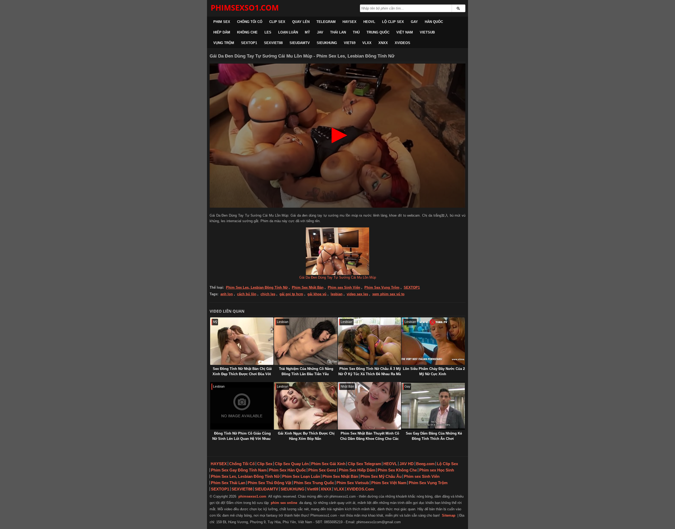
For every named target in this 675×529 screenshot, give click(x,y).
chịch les (268, 294)
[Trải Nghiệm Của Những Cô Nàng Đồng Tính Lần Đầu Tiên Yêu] (306, 341)
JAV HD (406, 463)
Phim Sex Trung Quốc (314, 482)
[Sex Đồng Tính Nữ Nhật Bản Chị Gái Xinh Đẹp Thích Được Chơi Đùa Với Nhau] (242, 341)
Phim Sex (221, 22)
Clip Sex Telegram (364, 463)
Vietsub (427, 32)
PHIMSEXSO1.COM (245, 7)
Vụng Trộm (223, 43)
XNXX (383, 43)
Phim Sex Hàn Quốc (287, 470)
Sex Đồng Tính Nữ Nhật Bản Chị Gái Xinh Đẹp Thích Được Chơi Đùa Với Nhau (242, 374)
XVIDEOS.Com (360, 489)
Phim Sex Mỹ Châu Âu (381, 476)
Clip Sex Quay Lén (292, 463)
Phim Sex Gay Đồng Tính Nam (239, 470)
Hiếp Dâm (221, 32)
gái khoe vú (316, 294)
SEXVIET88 (273, 43)
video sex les (357, 294)
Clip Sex (277, 22)
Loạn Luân (288, 32)
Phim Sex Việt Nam (388, 482)
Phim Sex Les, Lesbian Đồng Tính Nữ (257, 287)
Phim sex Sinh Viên (344, 287)
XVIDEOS (402, 43)
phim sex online (284, 503)
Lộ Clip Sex (393, 22)
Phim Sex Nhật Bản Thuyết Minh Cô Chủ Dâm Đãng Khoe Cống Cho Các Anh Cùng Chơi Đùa (369, 438)
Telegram (326, 22)
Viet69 (349, 43)
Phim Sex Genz (322, 470)
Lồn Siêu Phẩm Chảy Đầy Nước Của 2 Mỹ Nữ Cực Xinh (434, 371)
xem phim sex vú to (388, 294)
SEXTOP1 (249, 43)
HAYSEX (349, 22)
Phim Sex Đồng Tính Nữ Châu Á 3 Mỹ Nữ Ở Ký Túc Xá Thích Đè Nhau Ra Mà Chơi (369, 374)
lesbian (337, 294)
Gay (414, 22)
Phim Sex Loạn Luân (301, 476)
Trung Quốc (378, 32)
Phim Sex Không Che (397, 470)
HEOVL (369, 22)
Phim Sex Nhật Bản (308, 287)
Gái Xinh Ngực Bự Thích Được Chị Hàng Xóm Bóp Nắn (306, 436)
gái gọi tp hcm (291, 294)
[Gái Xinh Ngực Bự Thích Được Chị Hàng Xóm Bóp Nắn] (306, 406)
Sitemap (448, 515)
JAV (320, 32)
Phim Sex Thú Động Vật (269, 482)
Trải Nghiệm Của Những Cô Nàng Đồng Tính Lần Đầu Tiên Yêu (306, 371)
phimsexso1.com (252, 496)
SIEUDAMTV (300, 43)
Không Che (247, 32)
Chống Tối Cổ (249, 22)
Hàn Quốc (434, 22)
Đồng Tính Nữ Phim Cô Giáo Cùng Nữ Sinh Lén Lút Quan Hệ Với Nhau (241, 436)
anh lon (226, 294)
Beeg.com (425, 463)
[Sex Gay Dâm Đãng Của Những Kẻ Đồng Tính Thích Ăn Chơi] (433, 406)
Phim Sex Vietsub (352, 482)
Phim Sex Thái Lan (228, 482)
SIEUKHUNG (327, 43)
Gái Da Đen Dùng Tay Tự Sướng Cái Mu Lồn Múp (337, 277)
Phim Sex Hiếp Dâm (357, 470)
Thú (356, 32)
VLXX (367, 43)
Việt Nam (404, 32)
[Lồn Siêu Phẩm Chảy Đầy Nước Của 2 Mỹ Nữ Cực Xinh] (433, 341)
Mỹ (307, 32)
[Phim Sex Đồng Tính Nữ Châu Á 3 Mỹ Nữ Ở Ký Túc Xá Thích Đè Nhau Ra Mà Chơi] (369, 341)
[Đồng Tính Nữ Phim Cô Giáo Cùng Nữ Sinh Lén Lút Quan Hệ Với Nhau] (242, 406)
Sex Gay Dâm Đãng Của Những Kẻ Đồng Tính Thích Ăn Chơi (434, 436)
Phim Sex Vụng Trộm (381, 287)
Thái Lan (338, 32)
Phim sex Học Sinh (436, 470)
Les (267, 32)
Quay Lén (301, 22)
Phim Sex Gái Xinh (328, 463)
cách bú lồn (246, 294)
